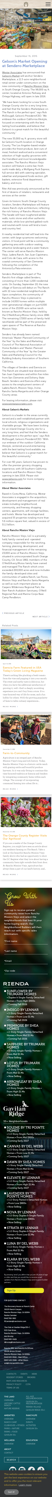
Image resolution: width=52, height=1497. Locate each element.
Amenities (9, 1415)
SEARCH (11, 1459)
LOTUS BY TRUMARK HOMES (24, 1069)
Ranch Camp (10, 1422)
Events (24, 1374)
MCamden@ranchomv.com (15, 1321)
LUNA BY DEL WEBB (25, 1248)
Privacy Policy (13, 1384)
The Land (9, 1397)
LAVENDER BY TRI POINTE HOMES (27, 1200)
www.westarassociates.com (17, 404)
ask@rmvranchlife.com (14, 1363)
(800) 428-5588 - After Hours (16, 1360)
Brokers (31, 1377)
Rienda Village (33, 1407)
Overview (8, 1400)
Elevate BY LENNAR (26, 1182)
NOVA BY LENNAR (25, 1217)
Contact (8, 1453)
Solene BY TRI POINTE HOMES (26, 1134)
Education (32, 1440)
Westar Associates (12, 72)
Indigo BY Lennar (25, 1014)
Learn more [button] (25, 1484)
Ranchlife (31, 1415)
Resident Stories (14, 1377)
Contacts (11, 1374)
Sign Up (11, 1290)
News (34, 1374)
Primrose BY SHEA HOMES (25, 1032)
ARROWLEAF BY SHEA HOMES (24, 1088)
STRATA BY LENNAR (25, 1232)
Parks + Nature (11, 1428)
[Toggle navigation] (48, 4)
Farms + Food (10, 1432)
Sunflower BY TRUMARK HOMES (25, 998)
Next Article (41, 616)
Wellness (9, 1440)
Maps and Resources (16, 1381)
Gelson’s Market (11, 76)
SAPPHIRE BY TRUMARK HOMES (26, 1051)
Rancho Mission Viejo (36, 86)
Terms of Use (12, 1388)
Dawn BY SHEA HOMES (26, 1166)
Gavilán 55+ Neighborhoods (34, 1403)
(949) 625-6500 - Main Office (15, 1357)
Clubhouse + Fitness (14, 1425)
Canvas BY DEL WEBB (26, 1151)
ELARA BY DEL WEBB (24, 1264)
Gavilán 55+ (10, 1435)
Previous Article (13, 613)
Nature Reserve (11, 1408)
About (7, 1449)
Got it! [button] (11, 1492)
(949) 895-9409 (10, 1339)
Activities (31, 1425)
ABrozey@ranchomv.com (14, 1342)
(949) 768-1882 (10, 1318)
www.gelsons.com (12, 479)
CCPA (28, 1384)
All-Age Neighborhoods (34, 1397)
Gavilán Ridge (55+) (35, 1410)
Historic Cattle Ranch (12, 1404)
